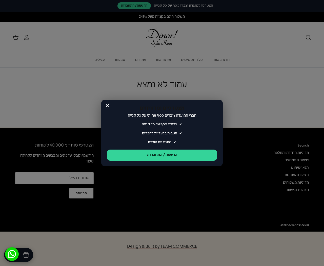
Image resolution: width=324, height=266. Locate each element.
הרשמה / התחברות (162, 155)
